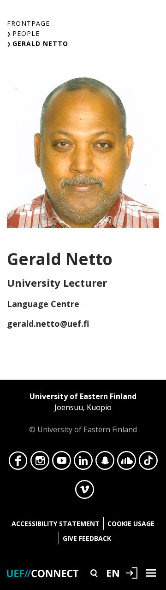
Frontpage (28, 23)
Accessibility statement (56, 523)
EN (113, 572)
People (26, 33)
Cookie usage (130, 523)
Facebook (18, 463)
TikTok (148, 463)
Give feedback (87, 538)
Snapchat (104, 463)
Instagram (39, 463)
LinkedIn (83, 463)
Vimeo (84, 492)
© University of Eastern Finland (83, 412)
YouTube (61, 463)
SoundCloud (126, 463)
